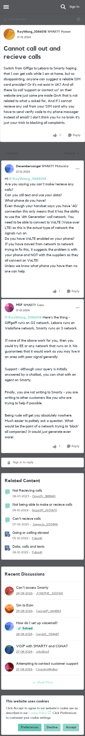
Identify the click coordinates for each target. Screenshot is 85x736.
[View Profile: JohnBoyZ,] (9, 649)
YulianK (37, 538)
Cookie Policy (38, 713)
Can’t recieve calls (26, 518)
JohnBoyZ (42, 651)
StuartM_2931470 (44, 510)
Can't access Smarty (32, 587)
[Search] (63, 7)
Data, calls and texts (28, 546)
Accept (71, 727)
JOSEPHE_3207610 (49, 593)
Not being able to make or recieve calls (42, 504)
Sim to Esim (24, 605)
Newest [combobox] (72, 154)
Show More (45, 682)
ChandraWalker (47, 669)
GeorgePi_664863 (48, 611)
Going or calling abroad (30, 533)
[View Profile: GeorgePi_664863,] (9, 608)
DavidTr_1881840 (44, 496)
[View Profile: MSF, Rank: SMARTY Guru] (9, 307)
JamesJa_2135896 (45, 524)
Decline (52, 727)
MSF (19, 305)
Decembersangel (28, 166)
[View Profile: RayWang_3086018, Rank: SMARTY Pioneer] (9, 34)
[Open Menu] (78, 19)
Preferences (30, 727)
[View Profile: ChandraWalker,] (9, 667)
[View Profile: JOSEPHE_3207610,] (9, 591)
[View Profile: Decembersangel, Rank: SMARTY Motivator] (9, 168)
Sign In (74, 6)
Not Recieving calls (27, 490)
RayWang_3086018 (31, 31)
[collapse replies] (42, 162)
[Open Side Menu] (6, 6)
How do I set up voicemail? (37, 623)
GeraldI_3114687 (47, 634)
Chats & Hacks (17, 19)
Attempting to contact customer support (47, 663)
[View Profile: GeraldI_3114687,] (9, 626)
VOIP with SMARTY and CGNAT (42, 646)
